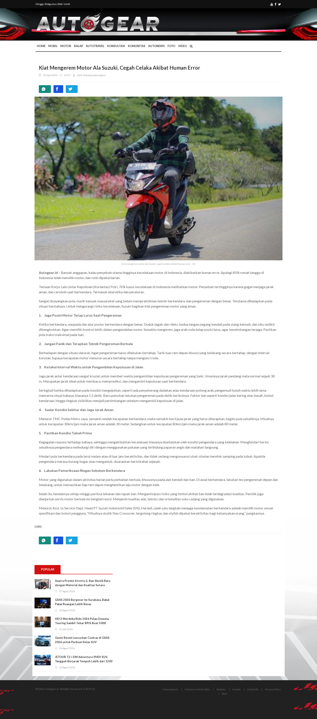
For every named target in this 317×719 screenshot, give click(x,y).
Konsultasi (116, 46)
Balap (78, 46)
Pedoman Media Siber (197, 689)
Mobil (53, 46)
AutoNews (156, 46)
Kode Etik (252, 689)
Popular (47, 569)
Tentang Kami (170, 689)
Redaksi (221, 689)
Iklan (224, 693)
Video (182, 46)
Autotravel (95, 46)
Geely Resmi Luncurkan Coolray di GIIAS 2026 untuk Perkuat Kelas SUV (82, 640)
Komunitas (136, 46)
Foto (171, 46)
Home (41, 46)
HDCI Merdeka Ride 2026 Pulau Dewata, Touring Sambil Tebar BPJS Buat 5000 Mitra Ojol (82, 623)
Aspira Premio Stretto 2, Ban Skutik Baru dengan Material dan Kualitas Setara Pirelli (82, 585)
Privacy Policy (273, 689)
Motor (65, 46)
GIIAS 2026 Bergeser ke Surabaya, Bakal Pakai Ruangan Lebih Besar (82, 602)
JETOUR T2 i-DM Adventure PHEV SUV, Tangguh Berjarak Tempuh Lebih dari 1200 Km (83, 661)
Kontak (236, 689)
